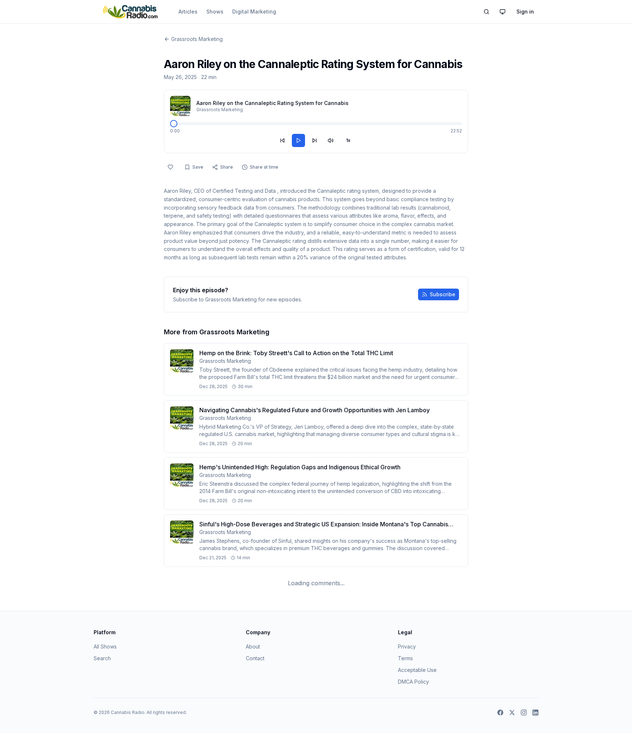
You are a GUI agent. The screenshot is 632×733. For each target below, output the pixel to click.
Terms (405, 658)
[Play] (298, 140)
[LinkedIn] (535, 712)
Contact (255, 658)
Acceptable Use (417, 670)
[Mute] (330, 140)
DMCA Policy (413, 682)
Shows (214, 11)
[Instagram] (524, 712)
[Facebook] (500, 712)
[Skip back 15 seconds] (282, 140)
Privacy (407, 646)
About (253, 646)
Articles (188, 11)
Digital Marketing (254, 11)
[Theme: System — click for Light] (502, 11)
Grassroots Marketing (197, 39)
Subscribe (442, 294)
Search (102, 658)
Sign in (525, 11)
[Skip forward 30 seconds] (314, 140)
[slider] (173, 123)
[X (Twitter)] (512, 712)
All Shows (105, 646)
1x (348, 140)
